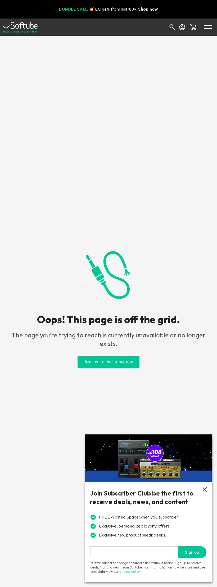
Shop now (148, 9)
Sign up (192, 552)
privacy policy (129, 572)
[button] (193, 26)
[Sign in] (182, 27)
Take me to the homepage (108, 361)
